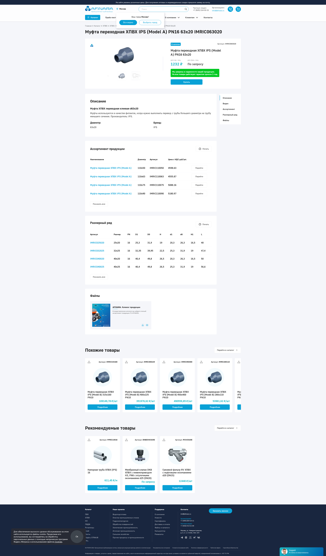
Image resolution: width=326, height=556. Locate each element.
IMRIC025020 (97, 242)
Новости (158, 518)
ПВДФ (87, 524)
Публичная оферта (215, 547)
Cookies (58, 541)
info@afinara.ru (218, 10)
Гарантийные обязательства (230, 547)
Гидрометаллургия (120, 521)
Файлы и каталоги (162, 527)
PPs (86, 541)
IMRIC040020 (97, 258)
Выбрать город (150, 22)
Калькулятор (160, 531)
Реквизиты (159, 534)
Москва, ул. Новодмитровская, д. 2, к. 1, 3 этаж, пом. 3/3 (191, 532)
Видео (225, 103)
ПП (86, 521)
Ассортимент (229, 109)
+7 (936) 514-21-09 (187, 526)
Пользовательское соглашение (161, 547)
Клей (87, 531)
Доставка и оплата (162, 524)
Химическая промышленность (125, 527)
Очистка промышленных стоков (126, 518)
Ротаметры (89, 527)
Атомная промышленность (124, 531)
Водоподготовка (119, 514)
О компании (160, 514)
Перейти (199, 168)
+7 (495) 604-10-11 (187, 521)
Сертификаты (160, 521)
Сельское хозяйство (121, 534)
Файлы (226, 120)
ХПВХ (87, 518)
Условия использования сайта (180, 547)
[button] (121, 9)
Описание (227, 98)
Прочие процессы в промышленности (128, 537)
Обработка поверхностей (123, 524)
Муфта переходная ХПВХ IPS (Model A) (110, 167)
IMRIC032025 (97, 250)
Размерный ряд (230, 114)
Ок (77, 537)
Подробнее (102, 407)
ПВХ (87, 514)
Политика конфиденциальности (199, 547)
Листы (87, 534)
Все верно (128, 22)
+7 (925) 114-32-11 (201, 10)
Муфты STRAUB (91, 537)
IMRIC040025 (97, 266)
